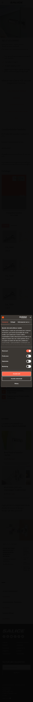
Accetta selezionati (16, 378)
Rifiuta (16, 383)
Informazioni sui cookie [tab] (25, 322)
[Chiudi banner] (30, 317)
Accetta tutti (16, 373)
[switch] (28, 356)
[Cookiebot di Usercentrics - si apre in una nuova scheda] (20, 317)
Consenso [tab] (5, 322)
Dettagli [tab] (13, 322)
